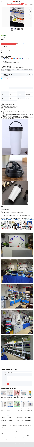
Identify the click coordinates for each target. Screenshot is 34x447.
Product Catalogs (12, 415)
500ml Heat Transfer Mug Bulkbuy (12, 439)
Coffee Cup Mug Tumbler (19, 437)
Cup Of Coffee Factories (4, 435)
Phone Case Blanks (27, 420)
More (1, 440)
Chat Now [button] (25, 43)
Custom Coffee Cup (4, 437)
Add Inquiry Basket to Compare (17, 31)
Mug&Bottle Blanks (27, 417)
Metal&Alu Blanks (11, 420)
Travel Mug (2, 429)
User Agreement (21, 443)
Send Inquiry (9, 43)
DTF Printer (10, 417)
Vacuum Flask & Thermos (9, 429)
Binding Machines (3, 417)
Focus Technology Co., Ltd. (12, 443)
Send (8, 383)
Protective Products (19, 420)
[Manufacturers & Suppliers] (17, 1)
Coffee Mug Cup (27, 435)
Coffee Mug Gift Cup (4, 439)
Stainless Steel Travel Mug (24, 429)
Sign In (2, 83)
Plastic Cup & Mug (16, 429)
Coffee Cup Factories (20, 435)
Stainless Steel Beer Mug (13, 431)
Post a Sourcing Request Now (24, 383)
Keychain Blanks (3, 420)
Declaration (25, 443)
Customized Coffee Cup (11, 437)
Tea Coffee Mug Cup (26, 437)
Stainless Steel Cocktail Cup (5, 431)
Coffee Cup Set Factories (12, 435)
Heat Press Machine (19, 417)
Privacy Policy (29, 443)
